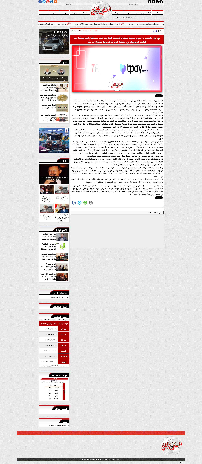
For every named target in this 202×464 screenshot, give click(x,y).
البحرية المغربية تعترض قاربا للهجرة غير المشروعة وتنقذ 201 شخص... (119, 23)
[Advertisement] (117, 232)
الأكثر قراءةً (61, 230)
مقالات (63, 160)
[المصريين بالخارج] (54, 42)
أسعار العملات (60, 306)
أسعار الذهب (60, 316)
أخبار (155, 31)
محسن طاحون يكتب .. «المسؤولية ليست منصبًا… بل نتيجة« (68, 23)
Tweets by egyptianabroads (59, 425)
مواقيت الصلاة (59, 375)
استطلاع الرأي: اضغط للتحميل (59, 297)
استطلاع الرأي (60, 292)
